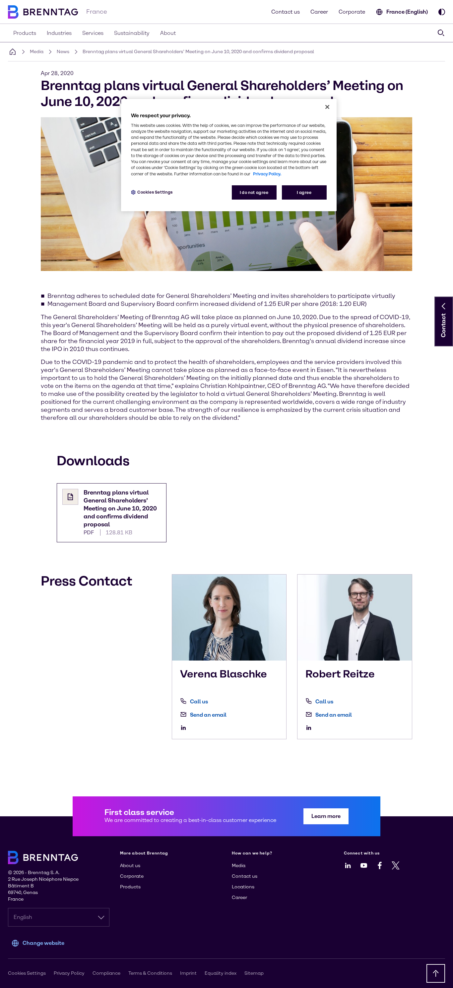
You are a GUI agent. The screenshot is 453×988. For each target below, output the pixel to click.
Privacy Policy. (267, 173)
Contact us (285, 12)
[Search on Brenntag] (441, 33)
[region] (229, 155)
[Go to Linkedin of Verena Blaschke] (185, 727)
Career (319, 12)
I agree (304, 192)
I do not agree (254, 192)
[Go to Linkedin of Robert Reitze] (310, 727)
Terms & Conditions (150, 973)
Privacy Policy (69, 973)
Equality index (220, 973)
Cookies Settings (155, 192)
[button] (444, 306)
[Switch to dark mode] (441, 12)
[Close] (327, 107)
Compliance (106, 973)
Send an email (208, 715)
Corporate (352, 12)
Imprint (188, 973)
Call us (199, 701)
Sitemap (254, 973)
